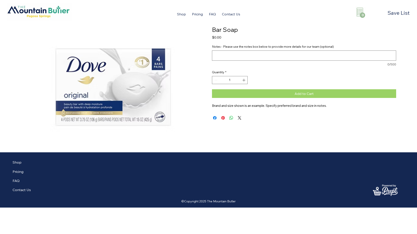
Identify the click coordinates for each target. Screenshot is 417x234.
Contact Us (22, 190)
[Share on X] (239, 117)
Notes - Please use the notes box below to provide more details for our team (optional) (273, 47)
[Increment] (244, 80)
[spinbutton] (230, 80)
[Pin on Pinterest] (223, 117)
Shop (17, 162)
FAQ (16, 181)
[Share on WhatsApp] (231, 117)
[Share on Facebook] (214, 117)
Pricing (18, 171)
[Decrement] (215, 80)
